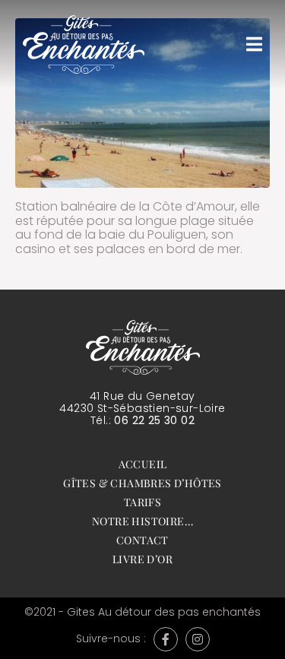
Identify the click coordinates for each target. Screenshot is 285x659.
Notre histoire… (142, 521)
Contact (142, 540)
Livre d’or (142, 559)
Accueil (143, 464)
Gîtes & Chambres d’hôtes (142, 483)
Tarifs (142, 502)
